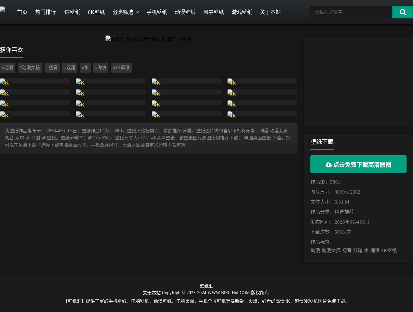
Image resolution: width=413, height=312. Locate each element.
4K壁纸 (72, 12)
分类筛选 (123, 12)
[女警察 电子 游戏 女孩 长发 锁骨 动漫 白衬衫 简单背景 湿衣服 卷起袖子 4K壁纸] (187, 103)
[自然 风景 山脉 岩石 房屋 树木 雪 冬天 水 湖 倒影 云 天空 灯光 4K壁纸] (35, 113)
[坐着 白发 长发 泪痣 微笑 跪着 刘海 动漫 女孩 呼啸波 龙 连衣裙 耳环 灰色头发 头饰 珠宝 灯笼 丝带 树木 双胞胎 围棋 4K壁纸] (262, 81)
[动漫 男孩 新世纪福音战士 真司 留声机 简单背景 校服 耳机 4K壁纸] (187, 113)
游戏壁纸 (242, 12)
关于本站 (270, 12)
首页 (22, 12)
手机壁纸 (156, 12)
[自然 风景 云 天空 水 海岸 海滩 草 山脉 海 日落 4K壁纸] (35, 103)
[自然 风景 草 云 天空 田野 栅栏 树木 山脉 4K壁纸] (111, 81)
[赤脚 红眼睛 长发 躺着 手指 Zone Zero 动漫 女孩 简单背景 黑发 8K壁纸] (262, 92)
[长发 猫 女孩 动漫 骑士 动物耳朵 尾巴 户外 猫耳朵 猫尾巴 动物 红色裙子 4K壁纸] (111, 113)
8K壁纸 (96, 12)
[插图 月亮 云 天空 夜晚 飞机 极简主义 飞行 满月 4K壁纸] (35, 92)
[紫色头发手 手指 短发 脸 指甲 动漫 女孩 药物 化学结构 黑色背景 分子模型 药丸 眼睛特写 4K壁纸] (111, 103)
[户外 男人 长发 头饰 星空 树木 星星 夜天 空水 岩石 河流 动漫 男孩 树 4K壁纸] (187, 92)
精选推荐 (344, 212)
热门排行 (45, 12)
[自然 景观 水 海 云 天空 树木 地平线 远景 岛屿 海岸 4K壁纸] (187, 81)
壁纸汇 (206, 286)
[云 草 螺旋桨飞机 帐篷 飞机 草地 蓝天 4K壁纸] (262, 103)
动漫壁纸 (185, 12)
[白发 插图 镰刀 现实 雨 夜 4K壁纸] (262, 113)
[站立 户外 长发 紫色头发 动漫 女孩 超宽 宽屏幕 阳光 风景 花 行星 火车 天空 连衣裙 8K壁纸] (35, 81)
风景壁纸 (213, 12)
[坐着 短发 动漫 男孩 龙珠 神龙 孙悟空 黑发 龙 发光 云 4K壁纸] (111, 92)
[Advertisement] (358, 82)
